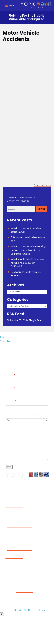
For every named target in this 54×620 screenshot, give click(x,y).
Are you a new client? (20, 414)
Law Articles (12, 125)
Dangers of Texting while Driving (25, 53)
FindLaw (35, 606)
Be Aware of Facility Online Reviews (26, 273)
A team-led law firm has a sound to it (28, 239)
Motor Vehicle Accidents (22, 63)
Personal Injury (13, 129)
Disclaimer (15, 598)
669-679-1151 (14, 533)
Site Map (29, 598)
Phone (11, 401)
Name (10, 375)
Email (10, 388)
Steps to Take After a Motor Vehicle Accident (27, 116)
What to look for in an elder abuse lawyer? (26, 230)
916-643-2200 (14, 506)
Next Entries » (42, 185)
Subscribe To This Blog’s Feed (24, 320)
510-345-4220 (14, 556)
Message (12, 427)
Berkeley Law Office (19, 549)
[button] (9, 5)
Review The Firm (15, 568)
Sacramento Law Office (21, 498)
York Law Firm (24, 59)
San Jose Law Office (19, 525)
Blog (8, 63)
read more (12, 101)
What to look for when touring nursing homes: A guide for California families (28, 250)
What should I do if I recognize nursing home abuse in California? (27, 263)
